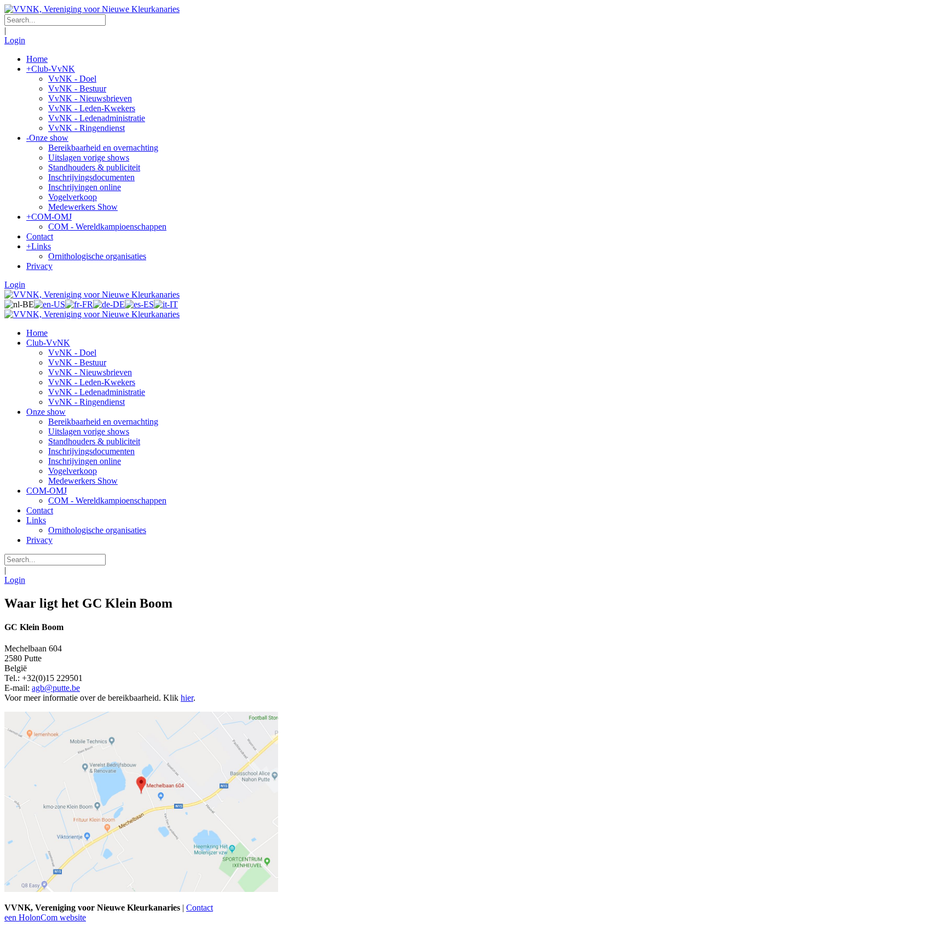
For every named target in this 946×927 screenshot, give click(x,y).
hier (187, 697)
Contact (199, 907)
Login (14, 40)
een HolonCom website (45, 917)
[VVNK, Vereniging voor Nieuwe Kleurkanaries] (92, 9)
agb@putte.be (56, 688)
